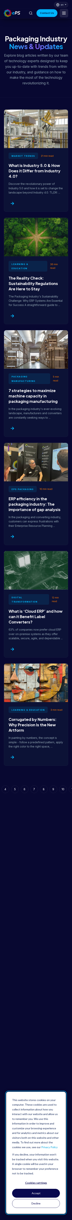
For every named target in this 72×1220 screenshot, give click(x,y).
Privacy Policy (49, 1147)
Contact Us (47, 13)
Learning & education (28, 710)
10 (63, 789)
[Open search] (30, 13)
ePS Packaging (23, 489)
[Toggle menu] (64, 13)
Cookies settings (36, 1182)
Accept (36, 1193)
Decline (36, 1203)
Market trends (23, 156)
